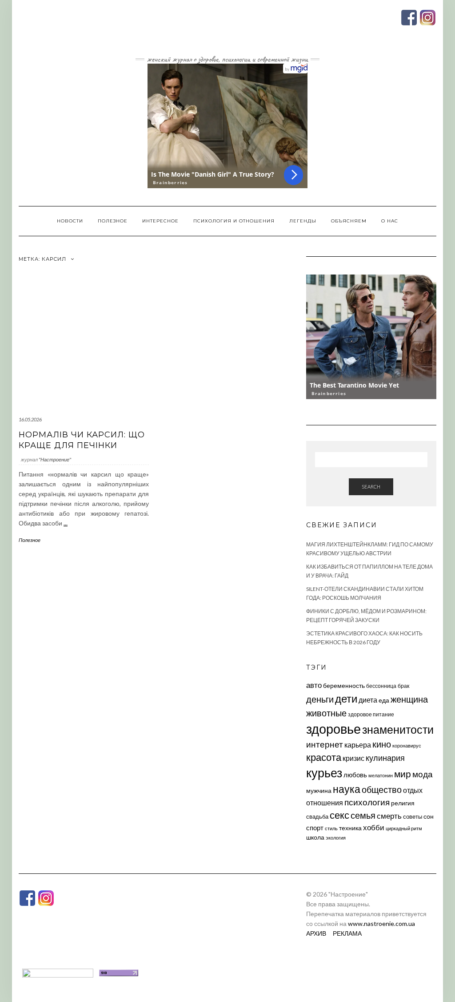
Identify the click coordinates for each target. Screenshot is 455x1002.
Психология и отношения (234, 221)
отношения (324, 802)
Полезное (113, 221)
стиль (331, 828)
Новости (70, 221)
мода (422, 774)
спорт (314, 828)
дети (346, 698)
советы (412, 816)
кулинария (385, 758)
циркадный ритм (404, 828)
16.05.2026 (30, 419)
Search (371, 486)
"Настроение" (55, 459)
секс (339, 815)
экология (336, 837)
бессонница (381, 686)
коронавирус (406, 745)
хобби (373, 827)
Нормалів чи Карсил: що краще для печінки (82, 440)
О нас (389, 221)
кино (381, 744)
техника (350, 828)
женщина (409, 699)
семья (363, 815)
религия (403, 803)
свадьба (317, 816)
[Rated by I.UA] (57, 972)
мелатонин (380, 775)
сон (428, 816)
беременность (344, 685)
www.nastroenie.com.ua (381, 923)
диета (368, 700)
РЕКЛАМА (347, 933)
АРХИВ (316, 933)
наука (346, 789)
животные (326, 712)
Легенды (302, 221)
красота (323, 757)
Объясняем (349, 221)
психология (367, 802)
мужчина (318, 790)
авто (314, 685)
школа (315, 837)
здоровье (333, 728)
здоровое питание (371, 714)
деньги (320, 699)
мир (402, 774)
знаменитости (398, 729)
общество (382, 789)
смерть (389, 815)
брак (403, 686)
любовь (355, 775)
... (66, 523)
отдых (413, 790)
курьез (324, 772)
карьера (357, 744)
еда (384, 700)
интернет (324, 744)
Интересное (160, 221)
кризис (353, 758)
